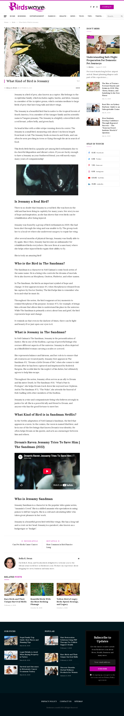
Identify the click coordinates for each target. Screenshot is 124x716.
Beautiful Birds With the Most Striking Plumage (41, 601)
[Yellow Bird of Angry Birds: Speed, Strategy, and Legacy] (68, 589)
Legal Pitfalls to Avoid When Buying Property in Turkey (29, 654)
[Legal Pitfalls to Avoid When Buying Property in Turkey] (11, 655)
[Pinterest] (6, 119)
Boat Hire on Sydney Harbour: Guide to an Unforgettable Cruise (111, 106)
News (72, 16)
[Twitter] (6, 107)
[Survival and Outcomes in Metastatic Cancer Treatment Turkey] (11, 669)
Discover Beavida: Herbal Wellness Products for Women (69, 669)
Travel (99, 16)
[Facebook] (6, 100)
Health (62, 16)
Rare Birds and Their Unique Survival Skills (15, 600)
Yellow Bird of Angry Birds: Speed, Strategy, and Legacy (67, 601)
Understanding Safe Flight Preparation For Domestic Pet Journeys (102, 60)
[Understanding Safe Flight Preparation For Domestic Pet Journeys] (103, 44)
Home (12, 16)
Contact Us (65, 701)
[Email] (6, 144)
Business (22, 16)
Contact (107, 7)
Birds (78, 88)
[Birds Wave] (27, 7)
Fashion (51, 16)
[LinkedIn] (6, 113)
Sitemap (78, 701)
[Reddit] (6, 131)
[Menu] (5, 16)
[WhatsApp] (6, 125)
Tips (90, 16)
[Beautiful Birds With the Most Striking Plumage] (42, 589)
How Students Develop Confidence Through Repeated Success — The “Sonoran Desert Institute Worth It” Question (110, 125)
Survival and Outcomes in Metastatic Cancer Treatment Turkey (29, 669)
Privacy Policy (109, 677)
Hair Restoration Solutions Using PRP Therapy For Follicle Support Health (68, 641)
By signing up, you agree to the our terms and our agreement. (103, 677)
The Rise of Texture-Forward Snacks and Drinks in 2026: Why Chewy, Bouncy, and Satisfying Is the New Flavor (111, 89)
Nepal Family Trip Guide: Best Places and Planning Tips (29, 639)
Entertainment (37, 16)
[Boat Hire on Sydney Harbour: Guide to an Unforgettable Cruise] (93, 107)
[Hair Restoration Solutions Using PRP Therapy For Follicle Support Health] (51, 640)
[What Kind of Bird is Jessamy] (42, 52)
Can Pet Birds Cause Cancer (25, 544)
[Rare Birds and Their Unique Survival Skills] (15, 589)
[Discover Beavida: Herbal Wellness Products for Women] (51, 670)
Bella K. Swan (11, 88)
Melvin (91, 67)
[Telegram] (6, 137)
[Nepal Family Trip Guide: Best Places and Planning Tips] (11, 640)
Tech (81, 16)
